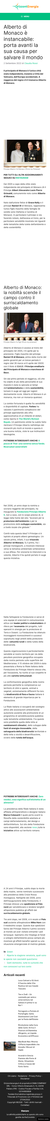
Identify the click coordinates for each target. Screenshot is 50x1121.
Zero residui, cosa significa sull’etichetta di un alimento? (25, 799)
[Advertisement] (25, 113)
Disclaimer (25, 1078)
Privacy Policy (35, 1076)
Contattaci (25, 1105)
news (34, 827)
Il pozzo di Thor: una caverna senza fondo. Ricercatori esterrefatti (24, 443)
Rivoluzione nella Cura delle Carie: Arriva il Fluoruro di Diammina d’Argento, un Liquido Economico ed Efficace (28, 1030)
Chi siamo (12, 1076)
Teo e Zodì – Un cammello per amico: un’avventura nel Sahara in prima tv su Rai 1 (27, 999)
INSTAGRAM (22, 178)
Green (10, 952)
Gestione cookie (43, 1119)
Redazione (22, 1076)
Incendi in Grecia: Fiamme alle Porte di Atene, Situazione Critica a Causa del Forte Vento (27, 1061)
